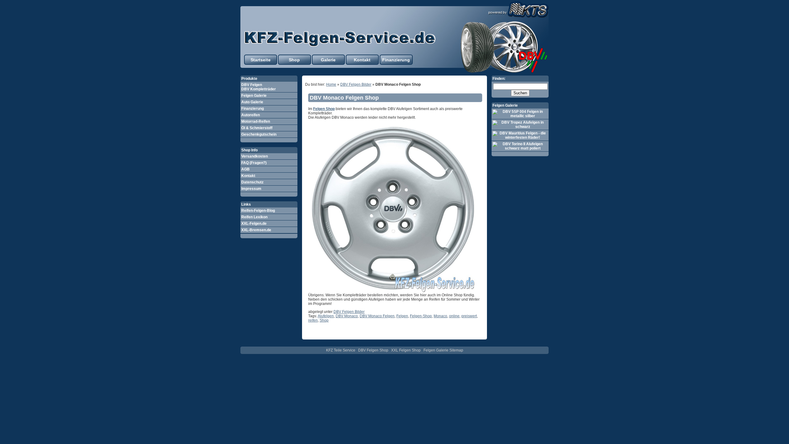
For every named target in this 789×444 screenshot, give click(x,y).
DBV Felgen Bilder (355, 84)
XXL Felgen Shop (406, 350)
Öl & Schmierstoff (256, 128)
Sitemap (456, 350)
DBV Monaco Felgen (377, 316)
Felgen (402, 316)
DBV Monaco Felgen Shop (344, 98)
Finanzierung (396, 59)
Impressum (251, 189)
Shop (294, 59)
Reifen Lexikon (254, 217)
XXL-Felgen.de (254, 223)
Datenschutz (252, 182)
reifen (313, 320)
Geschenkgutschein (258, 134)
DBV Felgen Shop (373, 350)
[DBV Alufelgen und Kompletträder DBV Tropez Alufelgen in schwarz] (520, 124)
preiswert (469, 316)
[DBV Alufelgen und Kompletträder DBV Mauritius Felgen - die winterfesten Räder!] (520, 135)
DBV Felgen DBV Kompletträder (258, 87)
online (454, 316)
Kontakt (362, 59)
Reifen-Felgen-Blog (258, 210)
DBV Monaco (347, 316)
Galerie (328, 59)
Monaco (440, 316)
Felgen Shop (324, 109)
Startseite (261, 59)
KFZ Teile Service (340, 350)
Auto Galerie (252, 102)
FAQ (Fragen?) (254, 163)
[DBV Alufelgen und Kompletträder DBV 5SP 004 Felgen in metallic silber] (520, 114)
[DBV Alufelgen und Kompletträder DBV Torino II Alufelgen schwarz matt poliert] (520, 146)
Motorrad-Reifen (255, 121)
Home (331, 84)
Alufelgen (326, 316)
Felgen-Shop (421, 316)
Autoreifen (250, 115)
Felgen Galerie (254, 95)
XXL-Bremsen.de (256, 230)
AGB (245, 169)
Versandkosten (254, 156)
